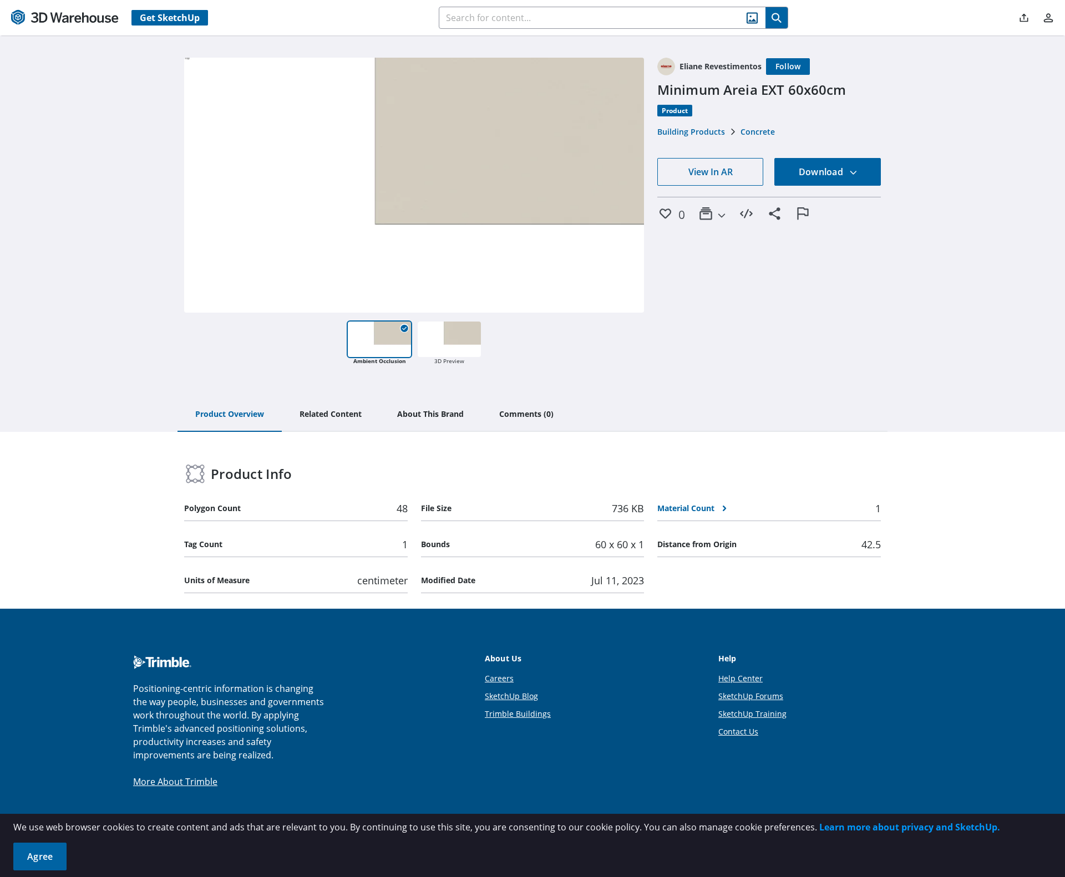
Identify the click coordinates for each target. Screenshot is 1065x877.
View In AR (710, 172)
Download (822, 172)
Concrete (758, 131)
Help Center (740, 678)
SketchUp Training (752, 713)
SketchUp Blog (511, 696)
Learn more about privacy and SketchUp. (909, 827)
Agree (40, 856)
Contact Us (738, 731)
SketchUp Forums (750, 696)
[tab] (230, 414)
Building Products (691, 131)
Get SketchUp (170, 18)
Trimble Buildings (518, 713)
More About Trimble (175, 782)
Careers (499, 678)
